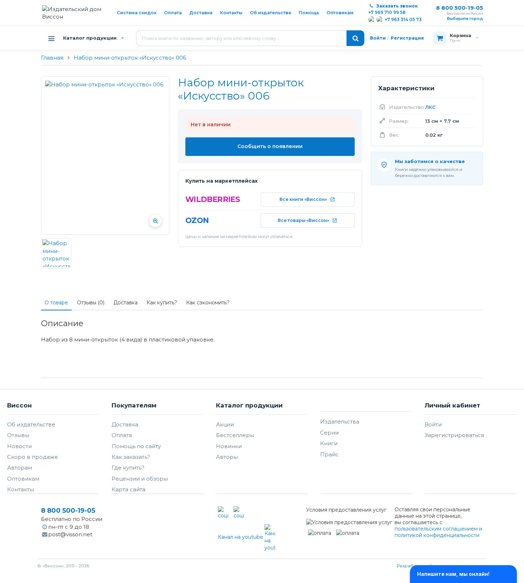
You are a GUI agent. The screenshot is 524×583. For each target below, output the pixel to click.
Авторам (19, 467)
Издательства (339, 421)
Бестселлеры (235, 435)
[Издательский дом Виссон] (74, 13)
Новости (19, 446)
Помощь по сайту (136, 446)
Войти (378, 38)
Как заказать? (131, 456)
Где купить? (128, 467)
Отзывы (18, 435)
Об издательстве (270, 12)
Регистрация (407, 38)
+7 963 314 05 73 (403, 19)
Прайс (329, 454)
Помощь (309, 12)
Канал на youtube (241, 537)
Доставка (200, 12)
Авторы (227, 456)
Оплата (173, 12)
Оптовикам (340, 12)
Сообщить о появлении (270, 146)
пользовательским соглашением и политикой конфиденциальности (438, 532)
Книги (329, 443)
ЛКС (430, 107)
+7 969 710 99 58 (387, 12)
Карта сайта (128, 489)
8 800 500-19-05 (459, 8)
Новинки (229, 446)
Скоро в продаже (32, 456)
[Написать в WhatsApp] (371, 19)
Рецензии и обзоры (140, 478)
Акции (225, 424)
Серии (329, 432)
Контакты (231, 12)
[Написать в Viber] (379, 19)
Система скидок (136, 12)
